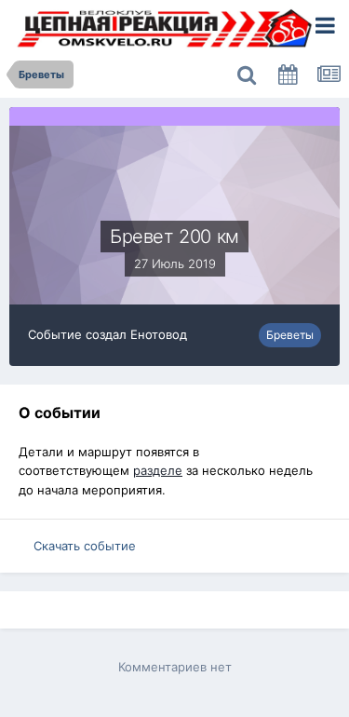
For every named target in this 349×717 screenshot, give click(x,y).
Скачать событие (85, 545)
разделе (157, 470)
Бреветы (290, 335)
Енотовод (158, 334)
